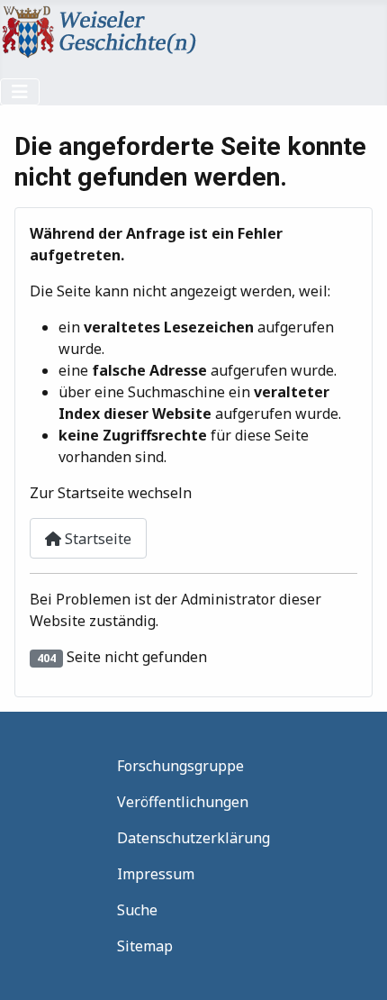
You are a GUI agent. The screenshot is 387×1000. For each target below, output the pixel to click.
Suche (137, 910)
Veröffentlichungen (182, 802)
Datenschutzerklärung (193, 838)
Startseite (96, 539)
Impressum (155, 874)
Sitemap (145, 946)
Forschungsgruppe (180, 766)
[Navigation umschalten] (20, 91)
